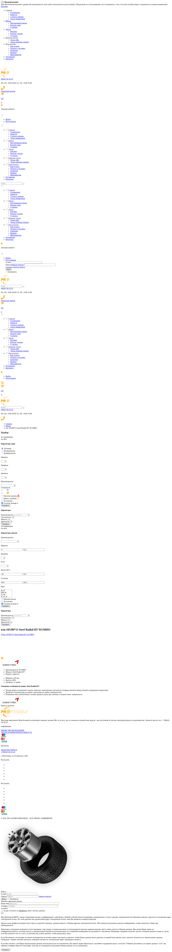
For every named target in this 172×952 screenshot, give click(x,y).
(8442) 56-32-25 (7, 79)
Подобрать (5, 505)
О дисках (14, 36)
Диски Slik (14, 40)
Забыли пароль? (17, 265)
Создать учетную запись (15, 267)
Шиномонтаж (15, 55)
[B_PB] (6, 595)
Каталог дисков (16, 34)
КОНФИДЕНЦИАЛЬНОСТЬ (20, 732)
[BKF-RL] (6, 593)
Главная (11, 130)
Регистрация (11, 121)
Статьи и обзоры (17, 17)
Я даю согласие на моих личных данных (24, 911)
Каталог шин (15, 25)
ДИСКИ (4, 732)
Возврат (13, 53)
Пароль (8, 265)
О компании (15, 13)
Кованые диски (14, 158)
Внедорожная (9, 451)
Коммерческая (9, 453)
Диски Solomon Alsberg (19, 42)
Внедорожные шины (18, 23)
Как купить (14, 46)
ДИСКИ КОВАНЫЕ (16, 730)
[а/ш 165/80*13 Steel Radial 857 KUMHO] (17, 635)
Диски (8, 29)
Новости (13, 15)
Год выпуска (6, 517)
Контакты (9, 59)
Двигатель (5, 522)
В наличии (8, 501)
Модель (4, 519)
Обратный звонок (8, 91)
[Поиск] (23, 286)
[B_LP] (6, 591)
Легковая (7, 449)
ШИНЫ (4, 730)
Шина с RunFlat (10, 499)
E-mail (8, 262)
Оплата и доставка (17, 48)
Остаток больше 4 (11, 503)
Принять (4, 6)
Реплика (13, 32)
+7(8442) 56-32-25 (8, 752)
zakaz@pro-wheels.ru (9, 750)
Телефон (4, 906)
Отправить (5, 950)
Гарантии (14, 50)
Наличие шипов (10, 496)
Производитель (7, 515)
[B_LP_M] (6, 597)
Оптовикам (10, 57)
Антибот (4, 908)
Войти (8, 119)
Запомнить (12, 272)
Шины (8, 21)
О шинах (13, 27)
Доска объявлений (17, 19)
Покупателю (13, 164)
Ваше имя (5, 904)
